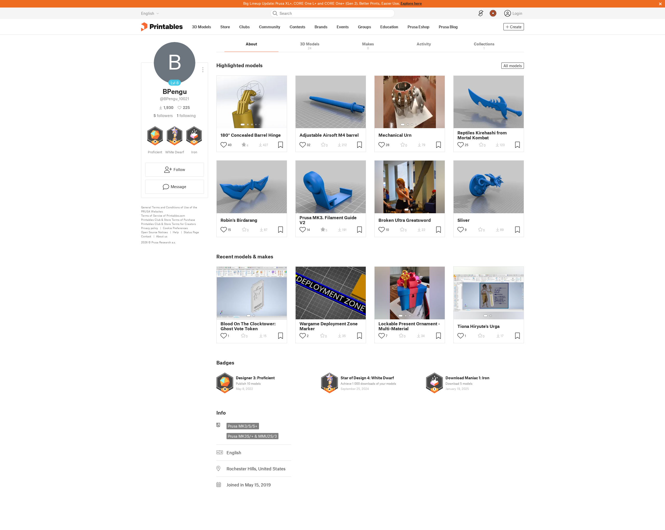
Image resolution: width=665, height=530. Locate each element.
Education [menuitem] (389, 26)
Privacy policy (149, 228)
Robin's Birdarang (239, 220)
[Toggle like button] (224, 145)
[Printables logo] (162, 26)
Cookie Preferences (175, 228)
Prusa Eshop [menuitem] (418, 26)
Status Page (191, 232)
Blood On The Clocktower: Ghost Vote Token (248, 326)
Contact (146, 236)
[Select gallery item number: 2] (248, 124)
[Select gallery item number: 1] (243, 124)
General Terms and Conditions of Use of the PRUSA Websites (169, 209)
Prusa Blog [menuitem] (448, 26)
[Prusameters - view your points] (493, 13)
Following (186, 115)
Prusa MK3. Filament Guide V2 (328, 220)
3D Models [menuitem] (201, 26)
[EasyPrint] (481, 13)
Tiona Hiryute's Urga (478, 326)
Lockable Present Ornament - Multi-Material (409, 326)
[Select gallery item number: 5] (260, 124)
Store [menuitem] (225, 26)
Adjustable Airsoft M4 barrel (329, 135)
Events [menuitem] (343, 26)
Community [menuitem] (269, 26)
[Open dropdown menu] (203, 68)
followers (163, 115)
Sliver (463, 220)
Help (176, 232)
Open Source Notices (154, 232)
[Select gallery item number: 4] (256, 124)
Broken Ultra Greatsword (404, 220)
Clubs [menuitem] (244, 26)
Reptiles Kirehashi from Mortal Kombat (482, 135)
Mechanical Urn (394, 135)
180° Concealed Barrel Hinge (251, 135)
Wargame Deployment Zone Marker (329, 326)
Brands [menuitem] (321, 26)
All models (512, 65)
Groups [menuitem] (364, 26)
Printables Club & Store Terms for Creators (168, 223)
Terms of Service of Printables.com (163, 215)
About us (161, 236)
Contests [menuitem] (297, 26)
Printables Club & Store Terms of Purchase (168, 219)
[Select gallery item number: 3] (252, 124)
